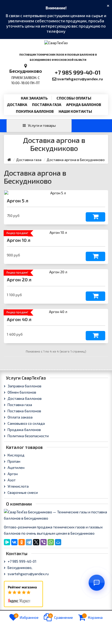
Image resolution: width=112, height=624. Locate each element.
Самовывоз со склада (26, 423)
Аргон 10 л (18, 240)
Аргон (12, 474)
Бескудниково (25, 71)
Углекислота (18, 486)
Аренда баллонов (83, 104)
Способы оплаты (74, 98)
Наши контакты (75, 111)
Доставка (17, 104)
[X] (36, 542)
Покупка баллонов (35, 111)
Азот (11, 480)
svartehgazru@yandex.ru (80, 78)
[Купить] (95, 217)
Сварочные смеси (22, 492)
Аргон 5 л (17, 200)
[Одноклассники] (21, 542)
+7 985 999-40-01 (78, 72)
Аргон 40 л (19, 319)
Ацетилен (15, 467)
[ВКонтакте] (14, 542)
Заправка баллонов (24, 386)
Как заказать (34, 98)
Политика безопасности (28, 436)
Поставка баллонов (24, 411)
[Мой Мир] (58, 542)
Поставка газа (46, 104)
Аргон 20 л (19, 279)
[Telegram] (29, 542)
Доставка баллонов (24, 398)
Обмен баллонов (21, 392)
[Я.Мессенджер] (7, 542)
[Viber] (43, 542)
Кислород (15, 455)
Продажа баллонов (24, 429)
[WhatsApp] (51, 542)
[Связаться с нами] (97, 583)
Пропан (13, 461)
